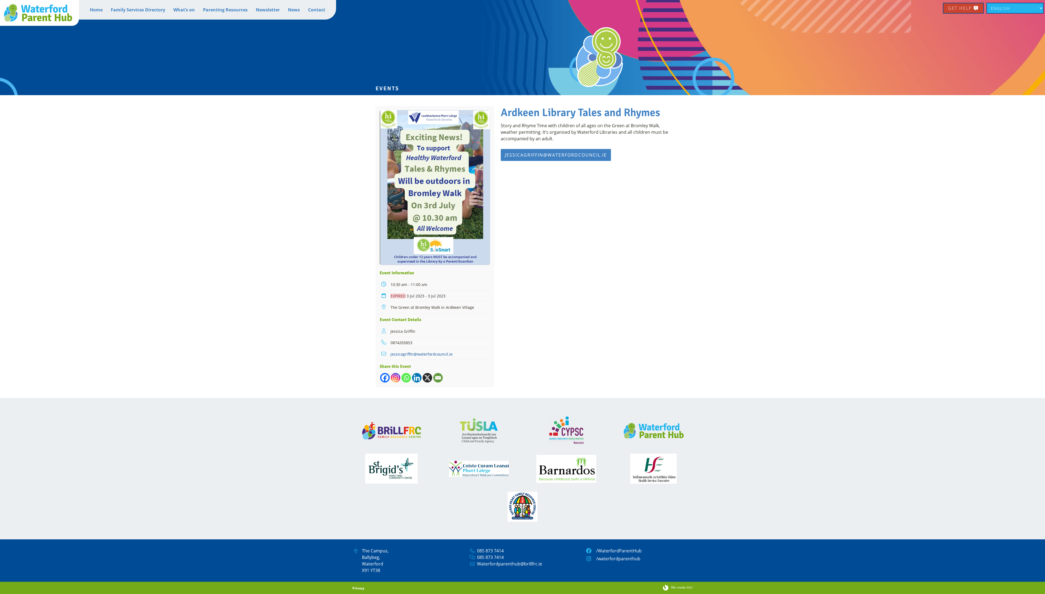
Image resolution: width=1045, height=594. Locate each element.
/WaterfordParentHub (619, 551)
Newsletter (268, 10)
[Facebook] (385, 377)
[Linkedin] (417, 377)
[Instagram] (395, 377)
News (294, 10)
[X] (427, 377)
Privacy (358, 588)
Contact (316, 10)
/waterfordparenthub (618, 559)
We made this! (682, 587)
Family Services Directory (138, 10)
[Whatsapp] (406, 377)
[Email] (438, 377)
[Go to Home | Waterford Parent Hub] (39, 13)
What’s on (184, 10)
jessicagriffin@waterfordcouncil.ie (422, 354)
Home (96, 10)
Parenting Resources (225, 10)
